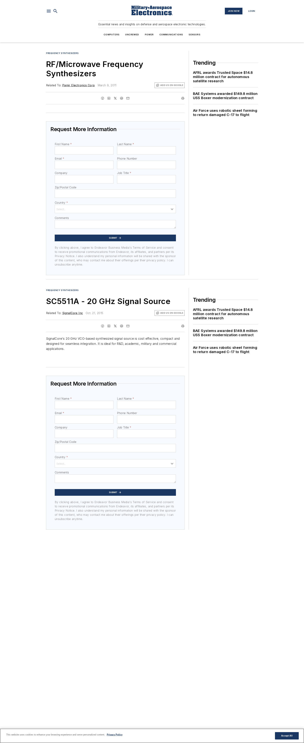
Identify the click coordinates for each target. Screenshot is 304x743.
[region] (152, 736)
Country (61, 202)
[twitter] (115, 98)
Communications (171, 34)
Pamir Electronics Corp (78, 85)
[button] (48, 11)
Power (149, 34)
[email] (128, 98)
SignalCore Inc (72, 313)
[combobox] (115, 209)
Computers (111, 34)
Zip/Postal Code (65, 187)
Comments (62, 218)
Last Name (125, 144)
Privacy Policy (114, 734)
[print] (183, 98)
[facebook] (102, 98)
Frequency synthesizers (62, 53)
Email (59, 158)
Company (61, 173)
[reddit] (121, 98)
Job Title (124, 173)
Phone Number (127, 158)
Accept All (286, 735)
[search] (55, 11)
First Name (63, 144)
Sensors (194, 34)
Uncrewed (132, 34)
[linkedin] (109, 98)
